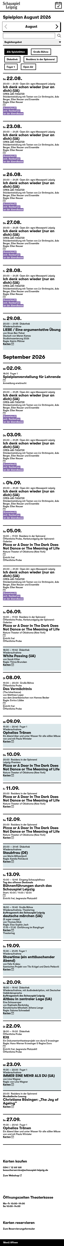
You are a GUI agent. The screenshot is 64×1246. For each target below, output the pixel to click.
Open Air (28, 67)
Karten (7, 344)
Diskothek (12, 59)
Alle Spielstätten (16, 52)
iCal (4, 105)
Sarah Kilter (13, 659)
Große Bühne (40, 52)
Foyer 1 (11, 67)
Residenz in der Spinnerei (40, 59)
